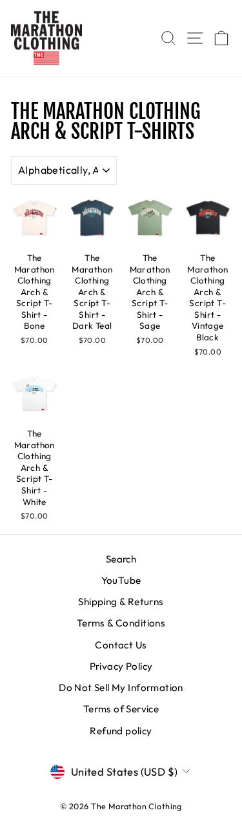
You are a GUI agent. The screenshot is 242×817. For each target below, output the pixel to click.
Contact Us (120, 645)
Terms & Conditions (121, 623)
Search (121, 559)
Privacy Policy (121, 666)
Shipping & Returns (120, 601)
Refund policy (121, 731)
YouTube (121, 580)
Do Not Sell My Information (121, 687)
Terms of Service (121, 709)
